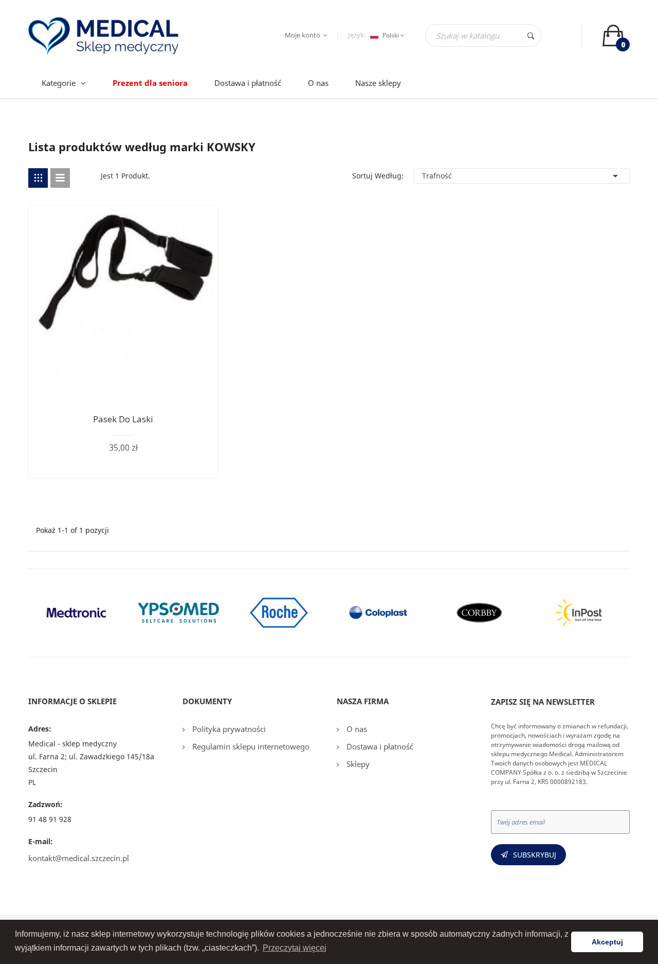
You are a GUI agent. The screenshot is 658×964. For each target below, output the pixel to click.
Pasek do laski (123, 419)
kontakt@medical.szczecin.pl (78, 858)
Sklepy (357, 764)
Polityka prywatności (228, 729)
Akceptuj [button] (607, 942)
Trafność (522, 176)
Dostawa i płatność (378, 746)
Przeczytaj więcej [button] (294, 947)
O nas (355, 729)
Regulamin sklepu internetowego (249, 746)
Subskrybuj (534, 855)
